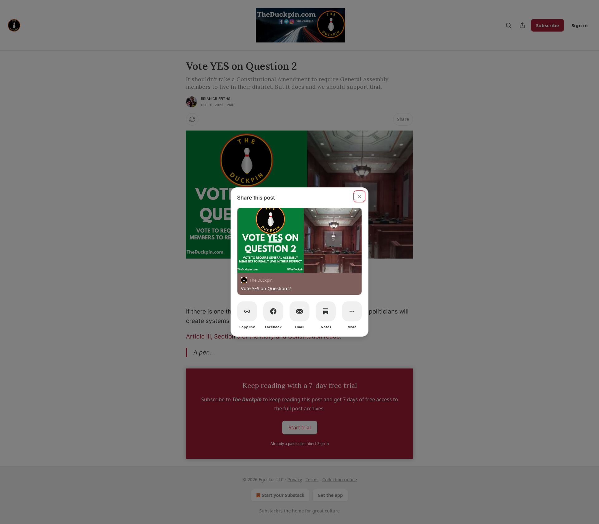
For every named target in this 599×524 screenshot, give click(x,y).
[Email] (299, 311)
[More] (352, 311)
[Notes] (326, 311)
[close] (359, 196)
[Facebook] (273, 311)
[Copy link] (247, 311)
